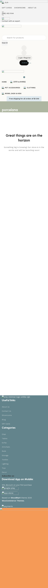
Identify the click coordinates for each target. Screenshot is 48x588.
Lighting (5, 464)
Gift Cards (6, 424)
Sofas (4, 443)
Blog (4, 420)
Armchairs (6, 447)
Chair (4, 434)
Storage (5, 455)
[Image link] (16, 397)
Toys (4, 468)
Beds (4, 451)
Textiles (5, 460)
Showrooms (7, 415)
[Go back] (5, 104)
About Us (5, 407)
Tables (4, 438)
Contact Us (6, 411)
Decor (4, 472)
